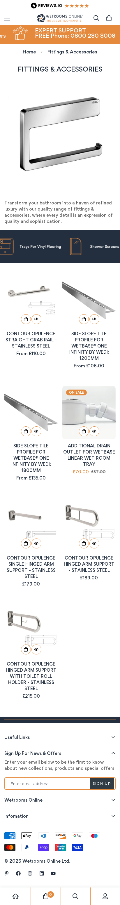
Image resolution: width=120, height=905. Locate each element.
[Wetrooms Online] (60, 18)
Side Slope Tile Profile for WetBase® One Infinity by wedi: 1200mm (89, 346)
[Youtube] (53, 873)
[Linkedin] (41, 873)
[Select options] (26, 319)
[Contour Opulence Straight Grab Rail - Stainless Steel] (31, 300)
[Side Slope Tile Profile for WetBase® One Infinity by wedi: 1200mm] (89, 300)
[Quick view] (36, 319)
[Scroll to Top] (109, 874)
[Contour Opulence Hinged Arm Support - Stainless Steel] (89, 524)
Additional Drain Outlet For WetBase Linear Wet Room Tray (89, 455)
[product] (15, 896)
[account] (105, 896)
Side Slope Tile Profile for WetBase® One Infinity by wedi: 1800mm (31, 458)
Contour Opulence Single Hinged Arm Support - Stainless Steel (31, 567)
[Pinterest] (6, 873)
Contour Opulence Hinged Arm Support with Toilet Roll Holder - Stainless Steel (31, 676)
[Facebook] (18, 873)
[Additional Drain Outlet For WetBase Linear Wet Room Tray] (89, 412)
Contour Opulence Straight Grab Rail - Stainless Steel (31, 340)
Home (29, 52)
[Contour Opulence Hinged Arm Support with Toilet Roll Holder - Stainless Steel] (31, 630)
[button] (109, 18)
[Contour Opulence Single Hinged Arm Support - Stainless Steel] (31, 524)
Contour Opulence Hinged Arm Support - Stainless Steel (89, 564)
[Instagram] (30, 873)
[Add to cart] (84, 431)
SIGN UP (102, 783)
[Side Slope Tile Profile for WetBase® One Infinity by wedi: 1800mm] (31, 412)
